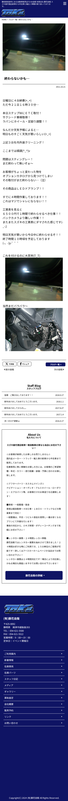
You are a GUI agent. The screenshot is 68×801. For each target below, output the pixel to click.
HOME (4, 19)
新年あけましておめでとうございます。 (21, 401)
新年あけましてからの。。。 (15, 408)
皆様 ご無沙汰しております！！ (18, 395)
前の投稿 (10, 369)
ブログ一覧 (12, 19)
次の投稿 (58, 369)
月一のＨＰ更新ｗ (12, 420)
